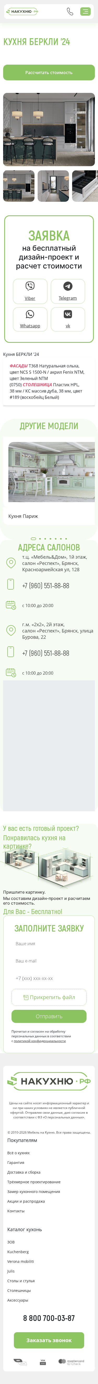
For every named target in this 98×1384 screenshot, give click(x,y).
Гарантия (15, 1162)
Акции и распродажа (26, 1201)
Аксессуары (17, 1300)
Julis (11, 1271)
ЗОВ (11, 1242)
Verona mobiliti (20, 1261)
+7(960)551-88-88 (70, 11)
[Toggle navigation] (85, 11)
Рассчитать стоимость (49, 72)
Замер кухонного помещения (33, 1191)
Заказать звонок (49, 1340)
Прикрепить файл (51, 997)
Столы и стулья (21, 1280)
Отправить (49, 1016)
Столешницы (19, 1290)
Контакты (16, 1210)
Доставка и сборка (24, 1172)
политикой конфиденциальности (40, 1041)
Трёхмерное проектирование (34, 1181)
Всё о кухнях (18, 1152)
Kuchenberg (18, 1251)
